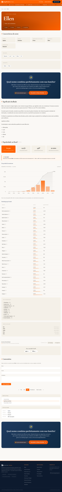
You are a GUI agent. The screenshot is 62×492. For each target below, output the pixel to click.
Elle (24, 389)
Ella (21, 389)
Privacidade (39, 473)
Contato (38, 469)
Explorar (41, 1)
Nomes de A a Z (27, 471)
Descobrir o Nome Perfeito (38, 93)
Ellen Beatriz (32, 389)
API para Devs (39, 471)
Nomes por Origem (28, 478)
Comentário (3, 375)
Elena (9, 65)
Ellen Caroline (39, 389)
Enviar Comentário (6, 384)
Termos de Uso (40, 475)
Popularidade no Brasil (7, 402)
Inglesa (6, 27)
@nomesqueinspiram (56, 473)
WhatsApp (51, 342)
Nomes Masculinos (27, 482)
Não (35, 351)
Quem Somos (39, 467)
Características (6, 399)
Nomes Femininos (27, 480)
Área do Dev (56, 1)
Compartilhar (26, 27)
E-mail (2, 370)
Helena (5, 65)
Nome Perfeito (48, 1)
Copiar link (58, 342)
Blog (25, 467)
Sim (28, 351)
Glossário (26, 484)
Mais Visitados (27, 473)
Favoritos (26, 475)
